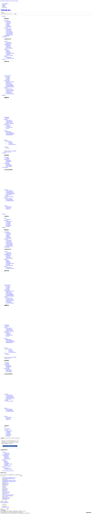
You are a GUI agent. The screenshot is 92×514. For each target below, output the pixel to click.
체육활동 (5, 119)
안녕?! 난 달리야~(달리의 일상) (7, 495)
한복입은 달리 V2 (5, 484)
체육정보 (3, 16)
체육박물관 (8, 226)
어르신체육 (8, 78)
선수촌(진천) (8, 222)
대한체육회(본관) (9, 221)
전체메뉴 (4, 227)
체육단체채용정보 (9, 198)
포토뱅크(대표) (8, 57)
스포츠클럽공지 (9, 26)
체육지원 (3, 59)
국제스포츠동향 (9, 166)
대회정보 (5, 130)
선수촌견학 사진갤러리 (10, 93)
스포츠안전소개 (9, 28)
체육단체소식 (8, 25)
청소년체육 (8, 77)
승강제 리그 (6, 353)
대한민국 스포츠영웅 (9, 196)
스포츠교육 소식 (9, 194)
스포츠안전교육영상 (9, 32)
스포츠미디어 (4, 36)
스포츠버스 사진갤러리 (10, 90)
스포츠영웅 (8, 54)
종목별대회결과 (9, 161)
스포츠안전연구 (9, 29)
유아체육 (7, 76)
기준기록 (7, 162)
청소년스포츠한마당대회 (10, 133)
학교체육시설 (11, 143)
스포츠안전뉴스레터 (9, 34)
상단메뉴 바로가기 (8, 0)
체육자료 (7, 24)
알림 (5, 218)
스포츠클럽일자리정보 (10, 200)
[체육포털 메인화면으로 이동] (5, 10)
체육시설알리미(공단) (12, 144)
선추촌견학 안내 (9, 91)
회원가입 (7, 3)
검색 (21, 475)
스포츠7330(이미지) (9, 48)
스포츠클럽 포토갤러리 (10, 58)
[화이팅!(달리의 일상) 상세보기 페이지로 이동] (6, 497)
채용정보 (5, 197)
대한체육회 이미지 (7, 44)
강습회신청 (8, 126)
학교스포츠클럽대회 (9, 84)
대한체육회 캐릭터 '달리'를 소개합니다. (9, 481)
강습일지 (7, 128)
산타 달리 (4, 487)
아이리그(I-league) (9, 83)
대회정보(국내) (6, 159)
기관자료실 (8, 23)
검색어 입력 (3, 13)
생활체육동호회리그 (9, 134)
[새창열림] (4, 4)
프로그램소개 (8, 125)
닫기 (18, 438)
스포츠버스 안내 (9, 88)
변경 (6, 501)
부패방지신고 (8, 208)
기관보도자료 (8, 22)
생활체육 (3, 95)
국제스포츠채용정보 (9, 199)
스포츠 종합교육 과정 (9, 192)
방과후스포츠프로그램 (10, 81)
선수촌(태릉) (8, 223)
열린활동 (5, 87)
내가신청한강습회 (9, 127)
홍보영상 (7, 50)
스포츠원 (5, 41)
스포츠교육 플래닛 (9, 190)
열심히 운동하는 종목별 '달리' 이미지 (8, 478)
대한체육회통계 (7, 35)
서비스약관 (4, 504)
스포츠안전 (6, 27)
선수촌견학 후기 (9, 92)
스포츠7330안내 (9, 120)
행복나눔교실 (8, 82)
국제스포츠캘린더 (9, 165)
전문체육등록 (6, 157)
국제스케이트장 (9, 225)
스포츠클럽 (10, 142)
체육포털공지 (8, 219)
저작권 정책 (4, 506)
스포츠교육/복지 (5, 167)
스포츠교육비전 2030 (9, 191)
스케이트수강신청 (9, 122)
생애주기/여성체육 (7, 75)
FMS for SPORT (6, 357)
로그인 (4, 3)
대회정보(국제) (6, 163)
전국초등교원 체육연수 (10, 85)
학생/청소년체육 (7, 80)
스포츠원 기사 (8, 42)
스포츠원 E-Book (9, 43)
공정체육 (5, 205)
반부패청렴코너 (9, 206)
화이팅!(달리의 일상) (5, 498)
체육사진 (5, 56)
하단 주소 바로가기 (15, 0)
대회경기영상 (8, 52)
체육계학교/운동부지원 (10, 86)
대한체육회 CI (8, 45)
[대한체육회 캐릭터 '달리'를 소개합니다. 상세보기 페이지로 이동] (9, 480)
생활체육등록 (6, 117)
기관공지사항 (8, 21)
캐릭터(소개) (8, 46)
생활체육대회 (8, 131)
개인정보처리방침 (5, 505)
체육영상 (5, 49)
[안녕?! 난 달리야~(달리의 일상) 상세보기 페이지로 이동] (8, 494)
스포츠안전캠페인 (9, 33)
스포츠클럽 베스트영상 (10, 53)
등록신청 (7, 118)
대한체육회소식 (7, 20)
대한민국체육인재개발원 (10, 193)
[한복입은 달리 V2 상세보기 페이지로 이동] (5, 483)
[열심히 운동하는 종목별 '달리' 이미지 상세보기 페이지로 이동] (9, 477)
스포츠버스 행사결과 (9, 89)
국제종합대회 (8, 164)
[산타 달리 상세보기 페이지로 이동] (4, 486)
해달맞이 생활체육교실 (10, 123)
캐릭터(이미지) (8, 47)
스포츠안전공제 (9, 30)
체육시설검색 (8, 141)
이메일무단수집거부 (5, 507)
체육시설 (5, 140)
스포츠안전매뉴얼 (9, 31)
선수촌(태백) (8, 224)
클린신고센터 (8, 207)
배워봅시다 (8, 51)
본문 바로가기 (2, 0)
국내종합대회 (8, 160)
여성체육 (7, 79)
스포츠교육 (6, 189)
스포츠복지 (6, 195)
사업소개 (7, 354)
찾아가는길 (6, 220)
